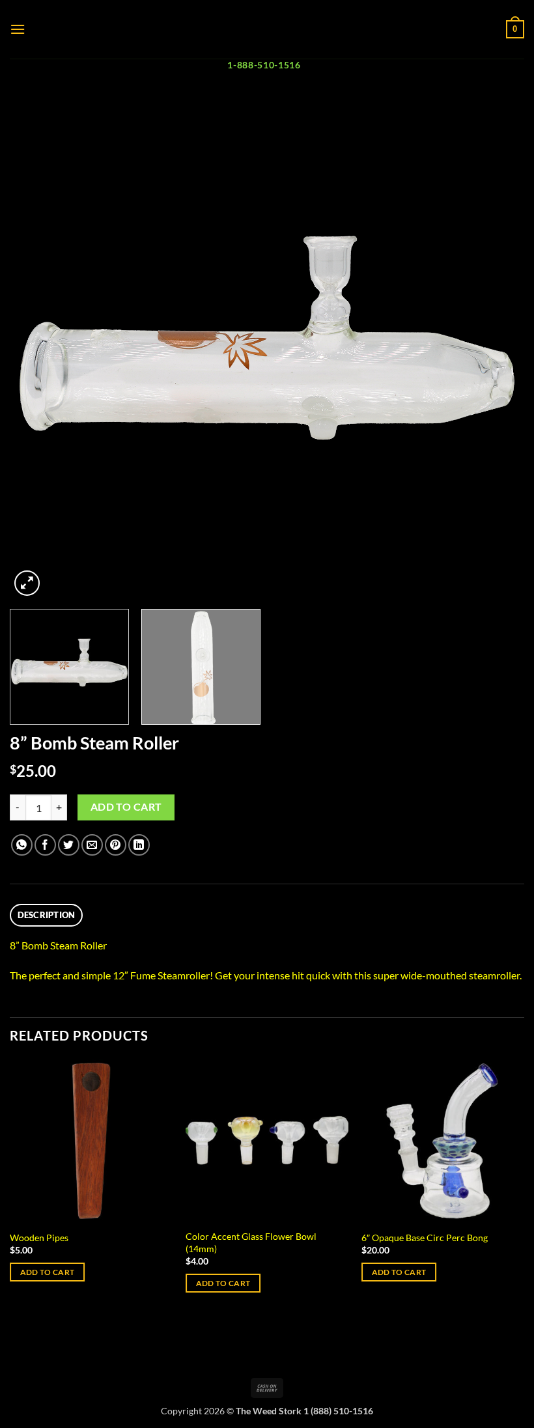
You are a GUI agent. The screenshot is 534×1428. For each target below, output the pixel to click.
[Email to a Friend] (92, 845)
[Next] (497, 349)
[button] (17, 29)
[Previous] (36, 349)
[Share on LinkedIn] (139, 845)
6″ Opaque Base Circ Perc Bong (424, 1237)
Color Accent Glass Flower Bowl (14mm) (251, 1242)
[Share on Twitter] (68, 845)
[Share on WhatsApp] (22, 845)
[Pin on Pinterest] (115, 845)
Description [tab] (47, 915)
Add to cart (126, 807)
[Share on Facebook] (45, 845)
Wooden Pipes (39, 1237)
